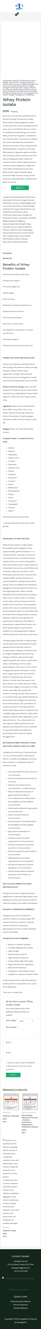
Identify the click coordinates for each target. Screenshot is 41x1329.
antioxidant (11, 224)
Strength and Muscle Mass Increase (20, 92)
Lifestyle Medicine (20, 1308)
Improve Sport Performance (12, 233)
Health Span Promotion (12, 84)
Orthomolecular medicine (12, 239)
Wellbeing (30, 95)
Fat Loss (14, 227)
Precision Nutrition (20, 1305)
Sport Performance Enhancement (16, 91)
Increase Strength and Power (18, 87)
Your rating (11, 1020)
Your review (12, 1027)
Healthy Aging (27, 230)
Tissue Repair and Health (27, 218)
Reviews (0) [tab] (7, 258)
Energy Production (27, 82)
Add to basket (20, 187)
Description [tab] (7, 253)
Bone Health (7, 200)
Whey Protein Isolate (20, 242)
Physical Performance (27, 89)
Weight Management (17, 95)
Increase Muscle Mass (18, 86)
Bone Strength (20, 224)
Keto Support (24, 87)
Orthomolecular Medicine (20, 1301)
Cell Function (14, 82)
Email (8, 1052)
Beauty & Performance (22, 80)
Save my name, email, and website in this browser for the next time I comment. (20, 1066)
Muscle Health (25, 236)
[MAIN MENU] (24, 15)
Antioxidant (7, 80)
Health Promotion (16, 230)
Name (9, 1042)
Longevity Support (13, 236)
